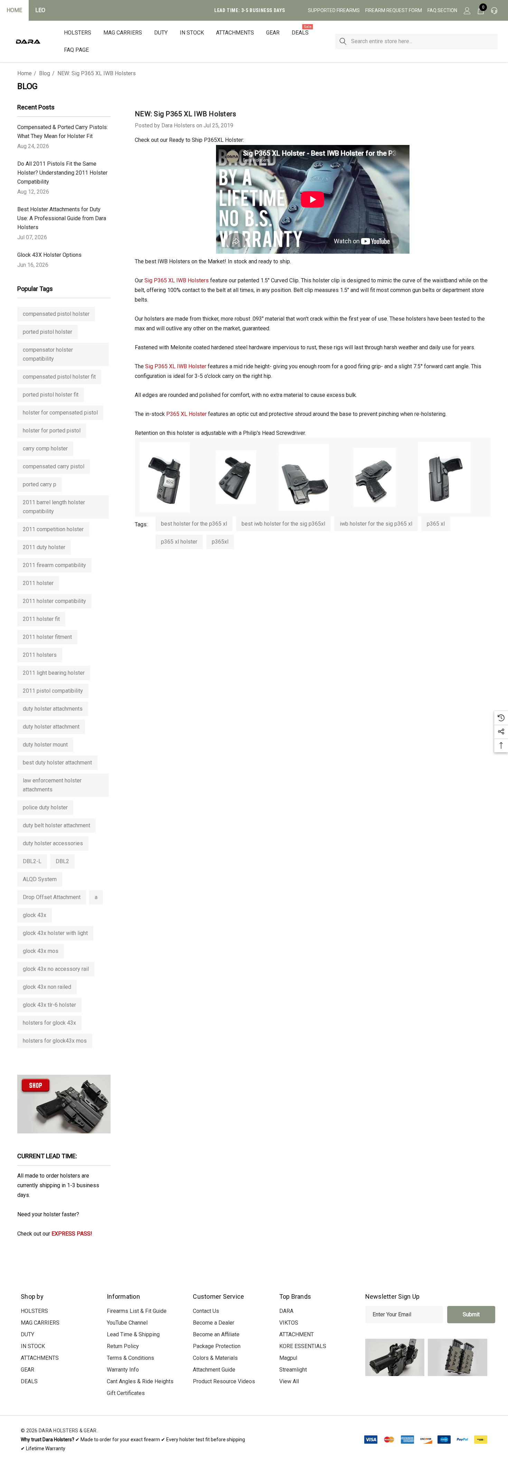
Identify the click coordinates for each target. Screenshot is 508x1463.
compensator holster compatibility (48, 354)
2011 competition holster (53, 529)
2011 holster (38, 583)
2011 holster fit (41, 619)
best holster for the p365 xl (194, 523)
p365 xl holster (179, 541)
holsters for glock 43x (49, 1023)
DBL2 (62, 861)
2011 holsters (40, 655)
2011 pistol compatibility (53, 690)
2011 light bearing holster (54, 673)
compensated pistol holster (56, 314)
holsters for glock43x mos (55, 1040)
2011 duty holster (44, 547)
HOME (14, 10)
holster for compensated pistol (60, 412)
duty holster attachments (53, 708)
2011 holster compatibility (54, 601)
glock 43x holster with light (55, 933)
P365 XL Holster (186, 414)
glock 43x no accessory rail (56, 969)
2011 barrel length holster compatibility (54, 507)
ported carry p (39, 484)
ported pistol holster (47, 332)
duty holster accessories (53, 843)
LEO (40, 10)
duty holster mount (45, 744)
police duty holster (45, 807)
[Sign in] (466, 10)
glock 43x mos (40, 951)
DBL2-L (32, 861)
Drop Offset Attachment (52, 897)
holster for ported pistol (52, 430)
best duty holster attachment (57, 762)
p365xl (220, 541)
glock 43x (34, 915)
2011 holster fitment (47, 637)
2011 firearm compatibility (54, 565)
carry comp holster (45, 448)
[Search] (343, 41)
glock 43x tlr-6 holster (49, 1005)
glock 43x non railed (47, 987)
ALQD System (40, 879)
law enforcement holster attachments (52, 785)
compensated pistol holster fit (59, 376)
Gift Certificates (126, 1393)
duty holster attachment (51, 726)
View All (289, 1381)
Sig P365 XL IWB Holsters (176, 280)
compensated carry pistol (53, 466)
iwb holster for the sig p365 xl (376, 523)
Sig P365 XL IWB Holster (175, 366)
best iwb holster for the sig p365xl (283, 523)
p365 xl (436, 523)
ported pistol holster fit (50, 394)
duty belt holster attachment (56, 825)
